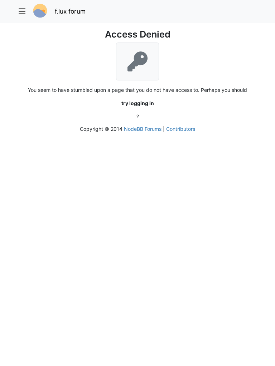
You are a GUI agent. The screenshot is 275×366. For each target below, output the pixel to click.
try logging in (137, 103)
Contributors (180, 129)
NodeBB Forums (142, 129)
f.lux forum (70, 11)
